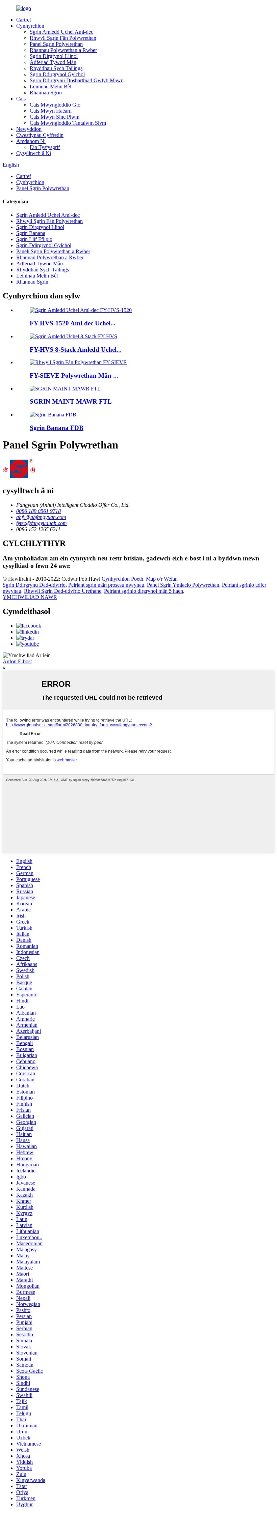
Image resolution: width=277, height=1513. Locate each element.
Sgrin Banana (30, 233)
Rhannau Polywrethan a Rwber (63, 50)
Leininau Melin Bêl (50, 86)
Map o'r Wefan (162, 579)
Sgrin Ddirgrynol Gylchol (57, 74)
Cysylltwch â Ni (33, 153)
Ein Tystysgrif (45, 147)
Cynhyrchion (30, 26)
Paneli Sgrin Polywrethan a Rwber (53, 251)
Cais (21, 98)
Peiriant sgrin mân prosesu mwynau (106, 585)
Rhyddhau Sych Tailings (56, 68)
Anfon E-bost (17, 661)
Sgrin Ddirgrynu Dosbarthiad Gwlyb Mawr (76, 80)
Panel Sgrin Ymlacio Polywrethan (183, 585)
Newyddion (29, 129)
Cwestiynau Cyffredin (40, 135)
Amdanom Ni (31, 141)
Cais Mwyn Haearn (51, 111)
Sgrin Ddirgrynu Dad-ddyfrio (34, 585)
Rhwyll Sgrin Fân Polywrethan (63, 38)
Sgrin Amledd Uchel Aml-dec (61, 32)
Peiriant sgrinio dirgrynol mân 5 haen (143, 591)
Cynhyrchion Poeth (122, 579)
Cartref (23, 20)
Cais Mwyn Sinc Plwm (54, 117)
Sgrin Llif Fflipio (34, 239)
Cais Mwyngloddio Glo (55, 105)
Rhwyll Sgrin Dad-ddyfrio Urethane (62, 591)
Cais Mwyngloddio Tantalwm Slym (68, 123)
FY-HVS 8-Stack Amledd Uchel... (76, 349)
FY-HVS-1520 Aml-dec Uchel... (73, 323)
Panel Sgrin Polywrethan (56, 44)
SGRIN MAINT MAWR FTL (71, 401)
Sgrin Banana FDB (56, 427)
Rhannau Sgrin (46, 92)
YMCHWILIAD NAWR (30, 597)
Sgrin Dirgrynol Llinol (54, 56)
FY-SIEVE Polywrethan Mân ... (74, 375)
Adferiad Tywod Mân (53, 62)
